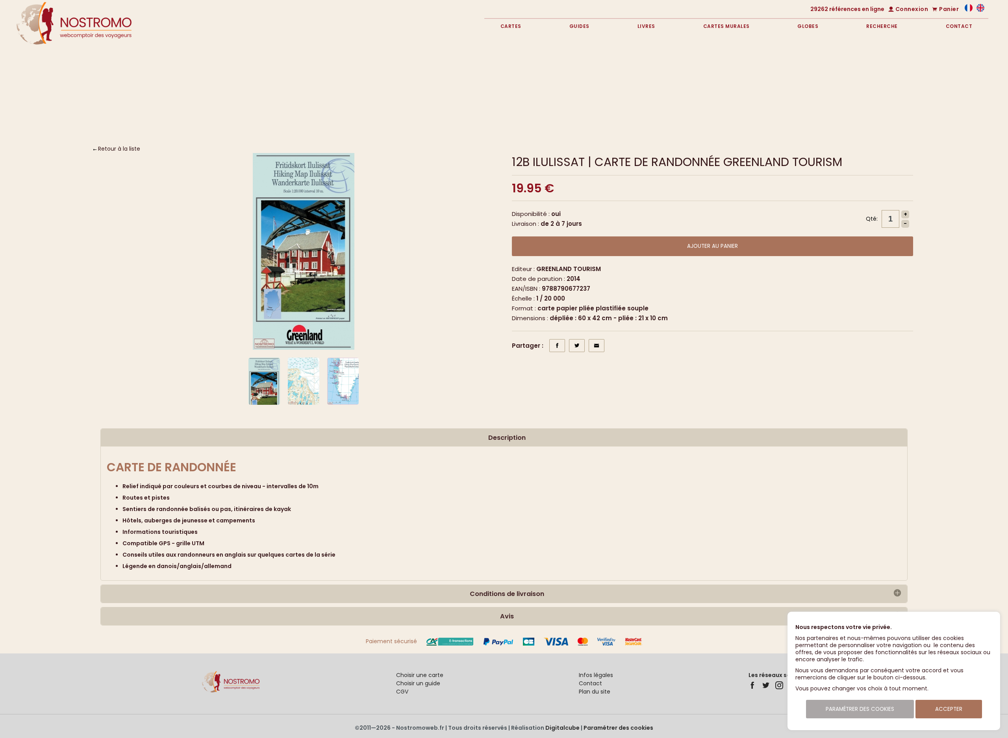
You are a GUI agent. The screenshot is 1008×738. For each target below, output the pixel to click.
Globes (807, 26)
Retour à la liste (119, 149)
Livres (646, 26)
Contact (959, 26)
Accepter (948, 709)
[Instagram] (779, 685)
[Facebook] (752, 685)
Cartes (510, 26)
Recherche (882, 26)
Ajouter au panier (712, 246)
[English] (980, 10)
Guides (579, 26)
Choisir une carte (419, 675)
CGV (402, 692)
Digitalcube (562, 728)
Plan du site (594, 692)
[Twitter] (766, 685)
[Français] (969, 10)
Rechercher (924, 111)
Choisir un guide (418, 683)
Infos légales (596, 675)
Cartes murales (726, 26)
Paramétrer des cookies (618, 728)
